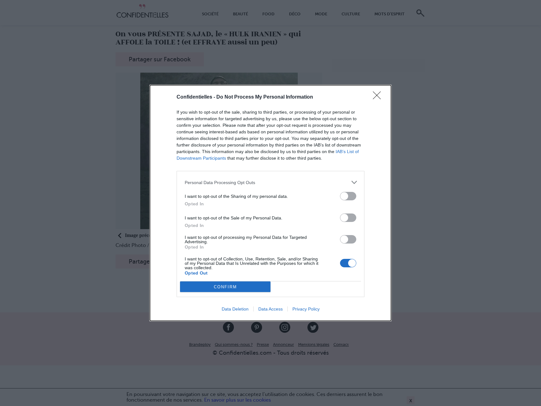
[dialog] (270, 203)
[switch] (348, 196)
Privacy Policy (306, 308)
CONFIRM (225, 287)
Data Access (270, 308)
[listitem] (270, 182)
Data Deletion (235, 308)
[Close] (379, 97)
